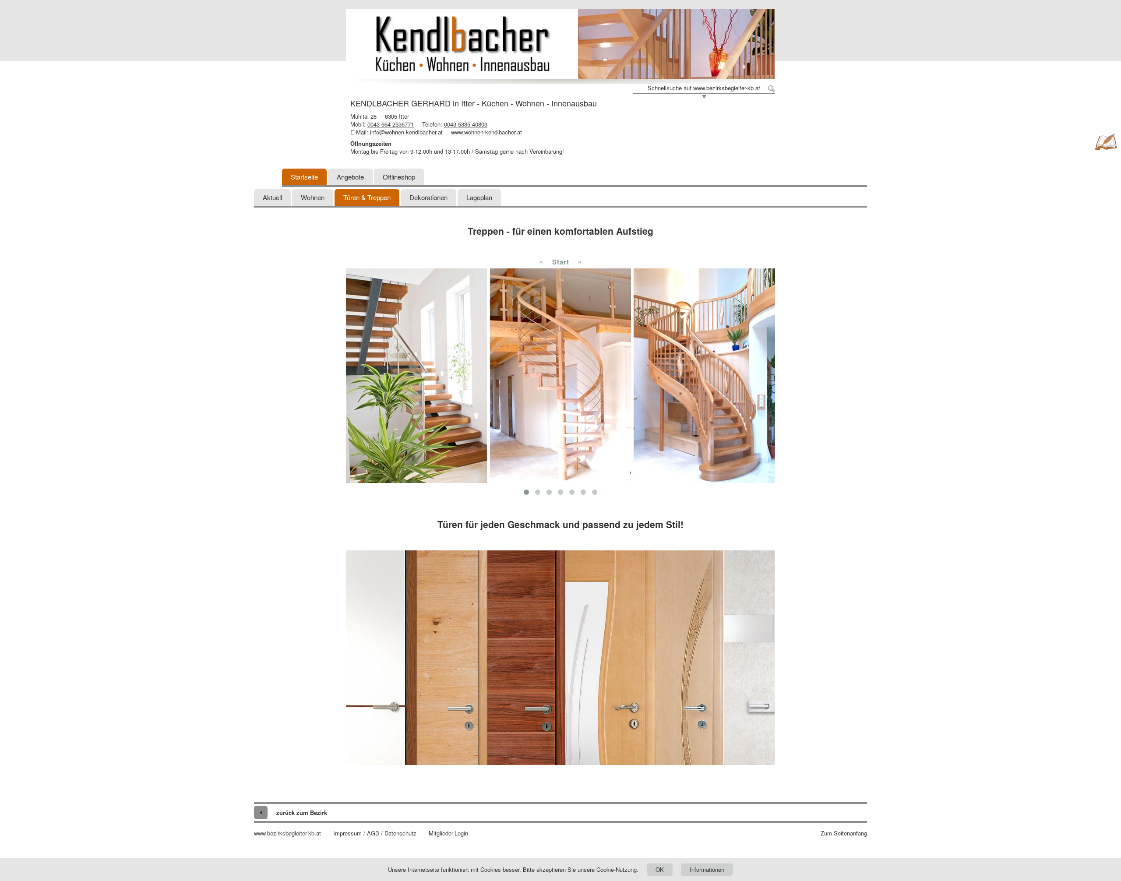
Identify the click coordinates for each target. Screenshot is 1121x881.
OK (660, 869)
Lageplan (479, 197)
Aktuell (272, 197)
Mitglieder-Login (448, 833)
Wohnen (312, 197)
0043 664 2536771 (390, 124)
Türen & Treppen (367, 197)
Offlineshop (399, 176)
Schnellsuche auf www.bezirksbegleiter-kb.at (704, 88)
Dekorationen (428, 197)
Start (560, 262)
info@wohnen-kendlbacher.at (406, 132)
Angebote (350, 176)
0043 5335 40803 (465, 124)
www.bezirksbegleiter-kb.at (287, 833)
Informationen (707, 869)
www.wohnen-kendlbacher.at (486, 132)
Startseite (304, 176)
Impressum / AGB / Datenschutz (374, 833)
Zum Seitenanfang (844, 833)
